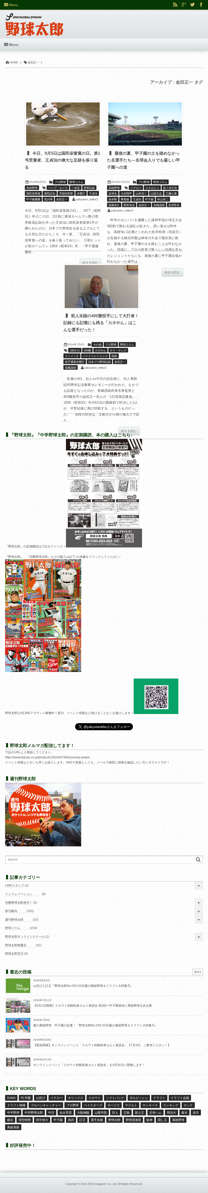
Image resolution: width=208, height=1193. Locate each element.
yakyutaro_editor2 (87, 199)
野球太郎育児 (14, 953)
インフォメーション (18, 894)
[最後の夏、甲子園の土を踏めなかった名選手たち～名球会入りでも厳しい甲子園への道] (145, 124)
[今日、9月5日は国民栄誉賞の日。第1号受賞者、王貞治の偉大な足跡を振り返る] (63, 124)
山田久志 (156, 193)
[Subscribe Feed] (175, 5)
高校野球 (32, 187)
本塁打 (81, 193)
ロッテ (188, 1105)
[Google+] (184, 5)
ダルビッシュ (139, 1098)
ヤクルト (131, 1105)
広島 (127, 1112)
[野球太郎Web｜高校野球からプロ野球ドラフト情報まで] (34, 20)
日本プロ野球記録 (99, 361)
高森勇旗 (13, 1127)
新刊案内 (11, 911)
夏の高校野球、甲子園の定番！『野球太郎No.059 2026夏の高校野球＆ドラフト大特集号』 (95, 1025)
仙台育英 (66, 1112)
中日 (51, 1112)
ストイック (72, 356)
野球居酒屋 (133, 1120)
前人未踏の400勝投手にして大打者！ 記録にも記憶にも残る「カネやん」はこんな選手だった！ (103, 323)
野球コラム (76, 182)
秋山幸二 (162, 199)
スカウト (95, 1098)
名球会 (113, 193)
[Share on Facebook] (201, 5)
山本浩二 (141, 193)
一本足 (76, 187)
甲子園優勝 (33, 199)
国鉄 (114, 356)
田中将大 (42, 1120)
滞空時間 (25, 1120)
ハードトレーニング (95, 356)
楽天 (196, 1112)
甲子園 (149, 199)
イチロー (136, 187)
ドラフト (159, 1098)
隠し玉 (162, 1120)
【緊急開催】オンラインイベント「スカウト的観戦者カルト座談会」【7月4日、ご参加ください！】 (102, 1045)
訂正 (82, 1120)
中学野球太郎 (34, 1112)
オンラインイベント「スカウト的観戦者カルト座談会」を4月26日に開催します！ (89, 1065)
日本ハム (155, 1112)
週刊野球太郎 (14, 919)
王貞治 (93, 193)
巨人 (115, 1112)
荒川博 (48, 199)
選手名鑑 (97, 1120)
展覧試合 (49, 193)
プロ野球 (60, 182)
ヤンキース (150, 1105)
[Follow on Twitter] (192, 5)
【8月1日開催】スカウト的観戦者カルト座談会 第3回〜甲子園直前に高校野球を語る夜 (92, 1005)
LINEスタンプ (14, 885)
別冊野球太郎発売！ (18, 902)
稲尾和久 (114, 205)
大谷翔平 (126, 193)
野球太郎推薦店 (15, 945)
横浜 (10, 1120)
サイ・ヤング (118, 350)
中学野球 (13, 1112)
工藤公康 (171, 193)
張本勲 (113, 199)
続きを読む (90, 262)
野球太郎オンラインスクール (25, 936)
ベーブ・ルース (58, 187)
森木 (184, 1112)
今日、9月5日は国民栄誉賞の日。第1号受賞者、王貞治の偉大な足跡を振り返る (62, 160)
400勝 (87, 350)
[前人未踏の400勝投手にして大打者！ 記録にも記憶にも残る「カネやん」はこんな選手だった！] (101, 286)
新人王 (139, 1112)
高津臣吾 (174, 205)
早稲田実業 (66, 193)
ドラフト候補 (16, 1105)
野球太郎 (114, 1120)
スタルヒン (152, 187)
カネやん (100, 350)
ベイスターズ (93, 1105)
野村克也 (129, 205)
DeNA (11, 1098)
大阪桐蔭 (83, 1112)
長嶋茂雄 (159, 205)
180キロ (75, 350)
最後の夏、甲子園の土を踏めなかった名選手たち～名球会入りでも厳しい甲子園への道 (143, 160)
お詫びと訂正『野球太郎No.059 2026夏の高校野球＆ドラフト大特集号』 (83, 986)
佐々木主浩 (170, 187)
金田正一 (61, 199)
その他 (97, 344)
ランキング (170, 1105)
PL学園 (26, 1098)
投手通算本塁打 (74, 361)
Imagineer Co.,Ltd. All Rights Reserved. (119, 1183)
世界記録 (89, 187)
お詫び (40, 1098)
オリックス (75, 1098)
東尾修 (125, 199)
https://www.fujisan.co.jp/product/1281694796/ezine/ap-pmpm (47, 757)
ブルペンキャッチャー (46, 1105)
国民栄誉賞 (33, 193)
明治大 (171, 1112)
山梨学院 (101, 1112)
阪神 (149, 1120)
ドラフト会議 (180, 1098)
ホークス (114, 1105)
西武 (71, 1120)
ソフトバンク (115, 1098)
